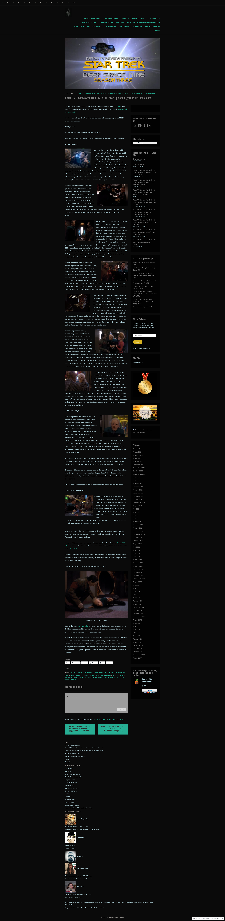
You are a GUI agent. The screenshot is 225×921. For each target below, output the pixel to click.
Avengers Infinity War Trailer (143, 307)
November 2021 (138, 496)
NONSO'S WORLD (70, 799)
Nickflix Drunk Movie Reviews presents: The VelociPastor (83, 829)
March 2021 (137, 522)
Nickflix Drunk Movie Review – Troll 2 (77, 826)
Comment (121, 709)
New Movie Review (89, 22)
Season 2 (113, 677)
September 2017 (139, 655)
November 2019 (138, 572)
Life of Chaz (69, 768)
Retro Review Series (116, 93)
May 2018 (136, 629)
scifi (107, 677)
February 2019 (138, 601)
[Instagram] (149, 126)
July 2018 (136, 623)
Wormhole (74, 680)
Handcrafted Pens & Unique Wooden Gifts (78, 808)
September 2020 (139, 541)
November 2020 (139, 534)
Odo (82, 675)
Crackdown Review (71, 782)
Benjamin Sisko (76, 673)
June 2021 (136, 512)
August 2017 (137, 658)
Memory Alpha (83, 626)
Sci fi (84, 677)
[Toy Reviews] (52, 2)
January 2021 (137, 528)
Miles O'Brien (75, 675)
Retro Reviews (105, 675)
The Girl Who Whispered (73, 777)
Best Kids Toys (69, 785)
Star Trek (120, 677)
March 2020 (137, 560)
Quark (86, 675)
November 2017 (138, 648)
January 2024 (138, 455)
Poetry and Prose (152, 26)
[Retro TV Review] (8, 2)
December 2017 (138, 645)
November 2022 (139, 468)
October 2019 (138, 575)
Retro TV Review (111, 18)
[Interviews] (63, 2)
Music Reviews (138, 18)
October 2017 (137, 652)
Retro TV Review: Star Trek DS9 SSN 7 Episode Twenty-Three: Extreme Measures (144, 182)
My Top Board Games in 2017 (74, 897)
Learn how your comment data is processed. (108, 719)
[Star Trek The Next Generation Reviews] (41, 2)
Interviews (137, 26)
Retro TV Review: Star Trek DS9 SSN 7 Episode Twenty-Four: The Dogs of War (144, 172)
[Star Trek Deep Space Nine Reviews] (46, 2)
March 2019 (137, 598)
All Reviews (124, 26)
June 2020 (136, 550)
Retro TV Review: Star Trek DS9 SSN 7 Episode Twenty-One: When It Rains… (145, 202)
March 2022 (137, 484)
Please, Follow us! (140, 319)
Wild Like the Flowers (72, 805)
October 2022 (138, 471)
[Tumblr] (144, 126)
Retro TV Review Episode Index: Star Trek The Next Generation (85, 748)
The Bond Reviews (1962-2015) (112, 22)
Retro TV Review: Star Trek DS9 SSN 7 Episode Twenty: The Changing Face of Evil (144, 212)
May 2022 (136, 477)
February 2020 (138, 563)
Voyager (119, 106)
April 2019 (136, 595)
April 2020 (136, 556)
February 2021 (138, 525)
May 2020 (136, 553)
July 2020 (136, 547)
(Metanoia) (68, 796)
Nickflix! (125, 18)
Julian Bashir (112, 673)
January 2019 (137, 604)
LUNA (67, 794)
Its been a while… (139, 164)
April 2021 (136, 518)
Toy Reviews (111, 26)
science (89, 677)
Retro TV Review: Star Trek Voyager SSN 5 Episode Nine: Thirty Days (143, 301)
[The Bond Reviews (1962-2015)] (35, 2)
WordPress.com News (72, 788)
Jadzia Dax (102, 673)
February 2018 (138, 639)
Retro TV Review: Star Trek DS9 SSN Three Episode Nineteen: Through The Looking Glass (112, 729)
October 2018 (138, 614)
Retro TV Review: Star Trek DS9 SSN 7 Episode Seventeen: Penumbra (144, 242)
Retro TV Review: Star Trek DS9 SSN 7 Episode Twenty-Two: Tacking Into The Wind (144, 192)
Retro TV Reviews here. (78, 549)
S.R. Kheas (79, 93)
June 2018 (136, 626)
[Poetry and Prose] (68, 2)
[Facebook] (140, 126)
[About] (74, 2)
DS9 (96, 673)
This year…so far (139, 159)
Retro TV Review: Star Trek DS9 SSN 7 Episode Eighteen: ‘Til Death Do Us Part (145, 232)
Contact (67, 762)
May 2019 (136, 591)
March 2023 (137, 461)
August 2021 (137, 506)
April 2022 (136, 480)
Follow (137, 342)
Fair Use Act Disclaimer (72, 745)
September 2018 (139, 617)
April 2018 (136, 633)
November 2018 (138, 610)
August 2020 (137, 544)
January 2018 (137, 642)
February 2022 (138, 487)
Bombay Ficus (69, 802)
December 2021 (138, 493)
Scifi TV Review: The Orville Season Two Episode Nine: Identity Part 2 (145, 275)
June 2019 (136, 588)
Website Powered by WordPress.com (112, 918)
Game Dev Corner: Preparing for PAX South (78, 894)
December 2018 (138, 607)
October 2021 (138, 499)
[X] (135, 126)
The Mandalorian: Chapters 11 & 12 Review (78, 879)
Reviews (139, 93)
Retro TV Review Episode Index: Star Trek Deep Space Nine (84, 750)
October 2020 (138, 537)
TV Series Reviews (149, 93)
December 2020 (138, 531)
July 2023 (136, 458)
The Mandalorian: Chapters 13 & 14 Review (78, 876)
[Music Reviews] (19, 2)
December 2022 (138, 465)
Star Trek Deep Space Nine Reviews (88, 26)
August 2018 (137, 620)
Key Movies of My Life (92, 18)
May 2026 (136, 449)
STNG (67, 680)
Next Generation (103, 93)
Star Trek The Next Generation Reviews (143, 22)
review (67, 677)
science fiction (99, 677)
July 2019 (136, 585)
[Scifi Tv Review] (24, 2)
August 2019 (137, 582)
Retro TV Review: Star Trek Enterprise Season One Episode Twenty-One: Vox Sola (80, 729)
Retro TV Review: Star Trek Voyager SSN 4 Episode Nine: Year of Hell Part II (145, 294)
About (157, 30)
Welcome (68, 771)
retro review (95, 675)
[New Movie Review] (30, 2)
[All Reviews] (57, 2)
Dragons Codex (70, 779)
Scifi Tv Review (154, 18)
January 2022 (138, 490)
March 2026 (137, 452)
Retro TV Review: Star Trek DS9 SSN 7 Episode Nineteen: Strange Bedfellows (144, 222)
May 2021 (136, 515)
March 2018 (137, 636)
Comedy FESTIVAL (71, 791)
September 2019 (139, 579)
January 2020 (138, 566)
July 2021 (136, 509)
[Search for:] (222, 2)
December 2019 (138, 569)
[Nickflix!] (13, 2)
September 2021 (139, 503)
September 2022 (139, 474)
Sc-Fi (79, 677)
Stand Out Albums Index (72, 753)
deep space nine (91, 93)
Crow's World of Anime (72, 774)
